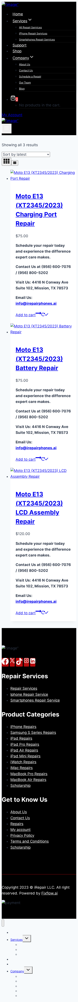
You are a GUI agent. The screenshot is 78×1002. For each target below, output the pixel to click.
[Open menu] (6, 128)
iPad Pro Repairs (24, 744)
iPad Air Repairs (24, 750)
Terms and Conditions (29, 841)
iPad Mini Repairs (25, 756)
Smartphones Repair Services (37, 39)
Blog (21, 88)
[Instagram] (26, 662)
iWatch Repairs (23, 762)
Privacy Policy (22, 835)
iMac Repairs (21, 768)
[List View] (14, 163)
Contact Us (26, 70)
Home (18, 14)
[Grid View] (6, 162)
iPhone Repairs (23, 727)
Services (16, 939)
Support (19, 45)
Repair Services (23, 688)
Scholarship (20, 785)
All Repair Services (30, 27)
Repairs (16, 824)
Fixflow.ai (49, 893)
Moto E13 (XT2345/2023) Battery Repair (39, 359)
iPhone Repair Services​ (33, 33)
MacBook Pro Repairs (28, 774)
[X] (12, 662)
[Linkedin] (32, 662)
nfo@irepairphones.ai (36, 303)
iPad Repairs (21, 738)
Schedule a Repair (30, 76)
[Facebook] (5, 662)
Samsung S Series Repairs (33, 732)
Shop (17, 51)
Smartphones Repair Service (35, 700)
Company (17, 971)
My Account (12, 115)
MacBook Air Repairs (28, 780)
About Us (24, 64)
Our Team (25, 82)
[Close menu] (3, 923)
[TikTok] (19, 662)
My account (20, 829)
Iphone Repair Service (29, 694)
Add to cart (26, 315)
